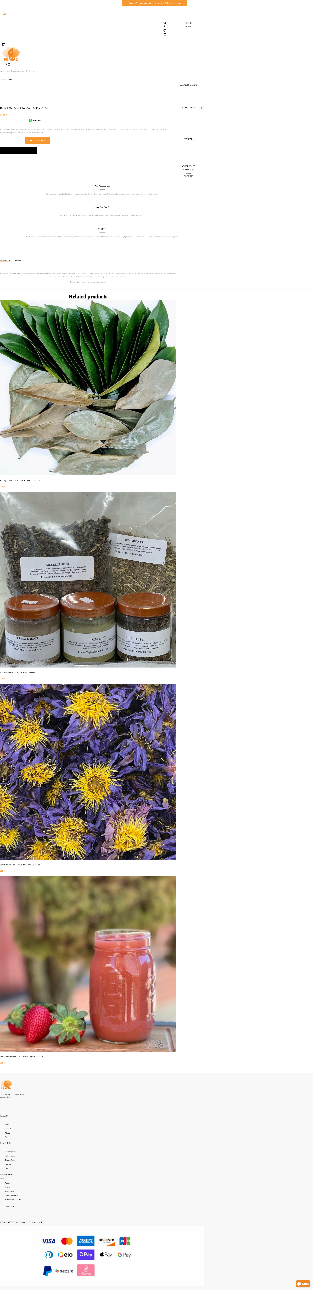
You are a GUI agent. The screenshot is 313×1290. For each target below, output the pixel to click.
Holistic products (11, 1195)
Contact (8, 1129)
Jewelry (8, 1187)
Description (5, 260)
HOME (188, 23)
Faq (6, 1168)
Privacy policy (10, 1152)
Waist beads (9, 1191)
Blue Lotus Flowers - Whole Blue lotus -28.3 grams (20, 865)
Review (18, 260)
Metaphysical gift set (13, 1200)
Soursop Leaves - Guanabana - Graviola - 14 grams (20, 480)
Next (11, 79)
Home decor (9, 1206)
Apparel (8, 1183)
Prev (3, 79)
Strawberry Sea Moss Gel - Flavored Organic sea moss (21, 1057)
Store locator (10, 1164)
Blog (7, 1137)
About (7, 1133)
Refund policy (10, 1156)
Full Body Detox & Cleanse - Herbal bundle (17, 673)
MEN (188, 26)
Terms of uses (10, 1160)
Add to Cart (37, 140)
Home (2, 71)
